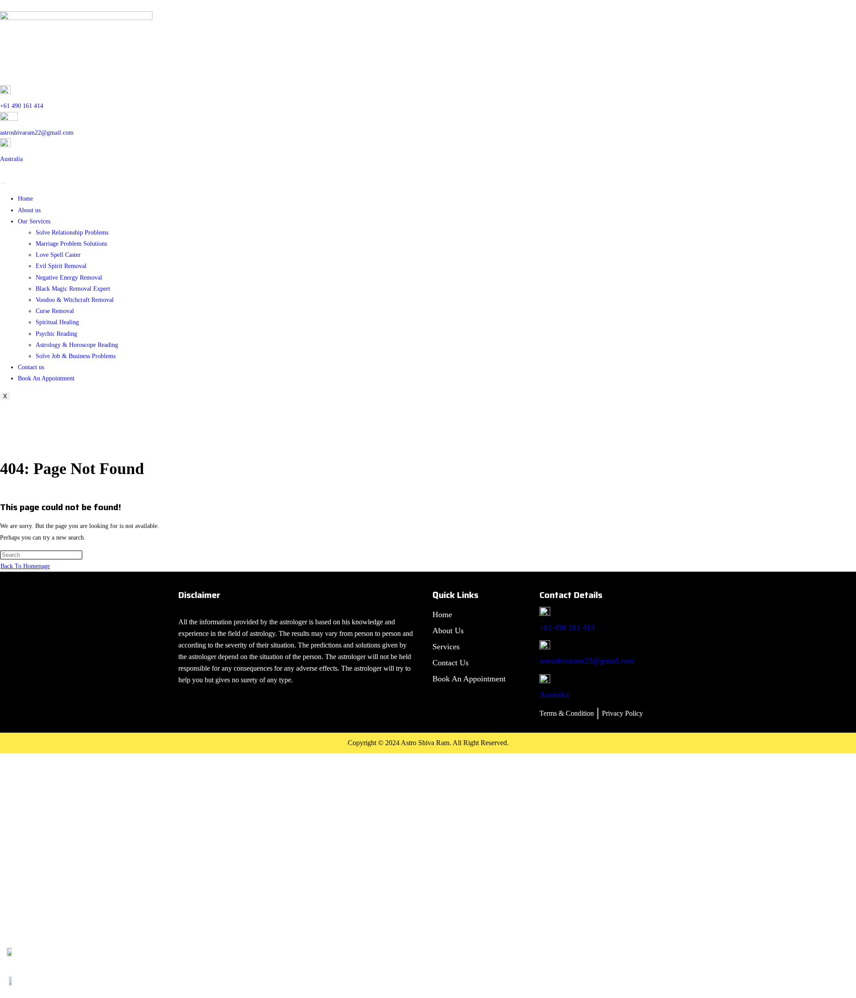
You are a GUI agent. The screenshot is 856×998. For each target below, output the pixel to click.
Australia (11, 159)
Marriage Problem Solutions (71, 243)
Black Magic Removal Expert (73, 288)
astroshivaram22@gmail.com (37, 132)
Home (25, 198)
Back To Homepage (25, 566)
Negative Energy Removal (69, 277)
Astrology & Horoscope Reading (77, 345)
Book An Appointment (46, 378)
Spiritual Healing (57, 322)
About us (29, 210)
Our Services (34, 221)
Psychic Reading (56, 333)
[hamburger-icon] (3, 183)
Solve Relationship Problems (72, 232)
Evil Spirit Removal (61, 266)
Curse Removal (55, 311)
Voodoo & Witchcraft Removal (75, 300)
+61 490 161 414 (21, 106)
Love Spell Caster (58, 255)
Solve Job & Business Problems (75, 356)
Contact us (31, 367)
